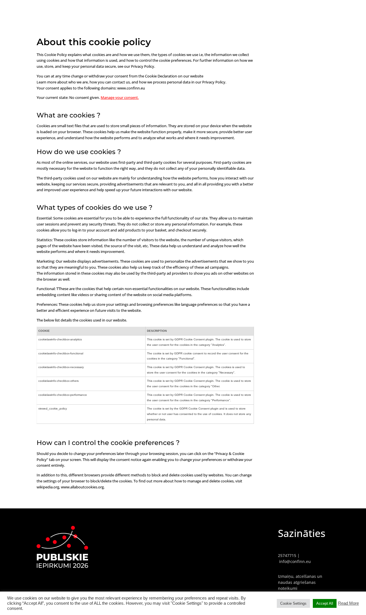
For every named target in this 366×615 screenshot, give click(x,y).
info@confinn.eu (295, 561)
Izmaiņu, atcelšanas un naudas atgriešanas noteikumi (300, 582)
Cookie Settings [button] (293, 603)
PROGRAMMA (344, 9)
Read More (348, 603)
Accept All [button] (324, 603)
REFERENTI (315, 9)
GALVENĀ (288, 9)
